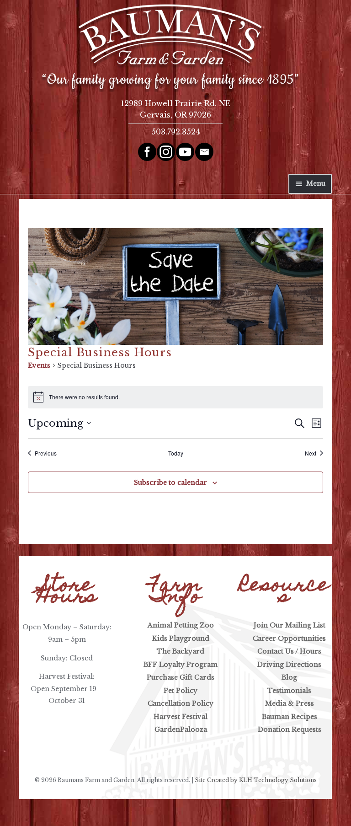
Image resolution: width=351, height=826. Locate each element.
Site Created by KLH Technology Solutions (256, 780)
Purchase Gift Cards (180, 677)
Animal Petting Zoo (181, 625)
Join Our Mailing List (289, 625)
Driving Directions (289, 664)
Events (39, 365)
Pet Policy (180, 691)
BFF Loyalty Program (181, 664)
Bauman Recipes (289, 717)
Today (175, 453)
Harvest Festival (180, 717)
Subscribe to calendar (170, 482)
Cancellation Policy (180, 703)
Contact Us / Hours (289, 651)
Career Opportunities (289, 638)
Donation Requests (289, 729)
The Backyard (180, 651)
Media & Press (289, 703)
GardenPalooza (180, 729)
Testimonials (289, 691)
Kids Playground (180, 638)
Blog (289, 677)
